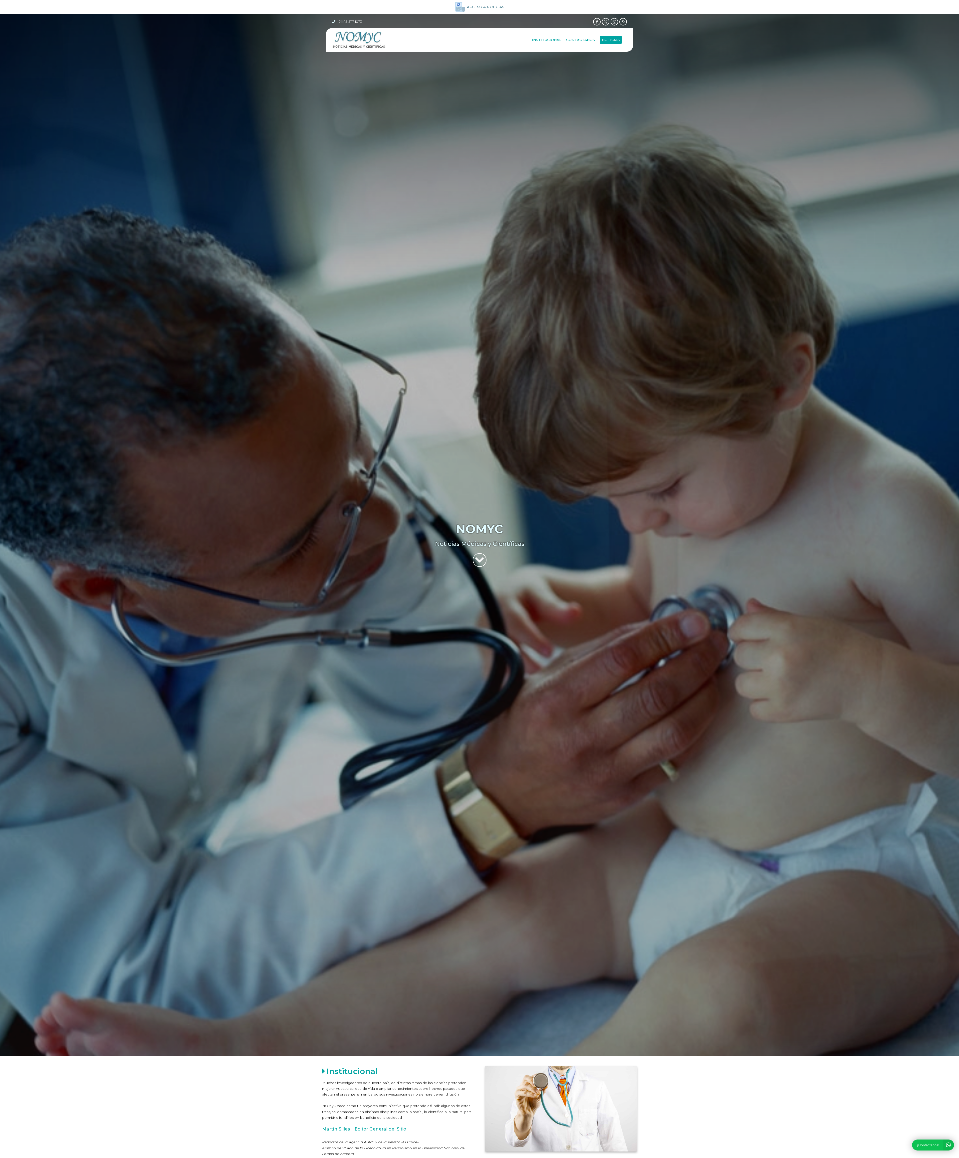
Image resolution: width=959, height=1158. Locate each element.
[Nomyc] (359, 39)
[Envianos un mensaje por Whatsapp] (623, 21)
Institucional (546, 40)
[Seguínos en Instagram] (614, 21)
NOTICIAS (611, 40)
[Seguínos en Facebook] (597, 21)
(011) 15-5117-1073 (349, 21)
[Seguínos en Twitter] (605, 21)
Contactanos (580, 40)
